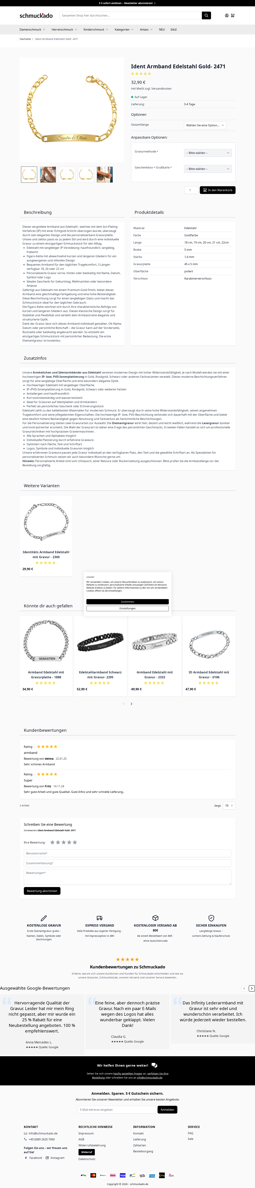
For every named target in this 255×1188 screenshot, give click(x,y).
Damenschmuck (30, 29)
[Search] (206, 15)
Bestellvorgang (143, 1151)
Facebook (35, 1158)
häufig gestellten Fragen (127, 1073)
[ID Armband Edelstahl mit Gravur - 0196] (209, 642)
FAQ (190, 1133)
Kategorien (122, 29)
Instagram (57, 1158)
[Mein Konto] (227, 15)
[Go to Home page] (36, 15)
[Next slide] (131, 704)
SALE (174, 29)
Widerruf (86, 1152)
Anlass (144, 29)
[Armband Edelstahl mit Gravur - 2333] (154, 642)
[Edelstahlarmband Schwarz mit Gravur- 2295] (100, 642)
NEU (162, 29)
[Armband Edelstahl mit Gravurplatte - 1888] (46, 642)
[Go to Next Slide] (252, 988)
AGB (81, 1139)
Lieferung (139, 1139)
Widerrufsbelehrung (92, 1145)
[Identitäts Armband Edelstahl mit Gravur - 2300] (46, 522)
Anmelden (167, 1110)
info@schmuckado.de (149, 1077)
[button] (183, 74)
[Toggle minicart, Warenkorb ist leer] (233, 15)
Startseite (25, 39)
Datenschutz (87, 1159)
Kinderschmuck (94, 29)
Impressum (86, 1133)
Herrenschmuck (62, 29)
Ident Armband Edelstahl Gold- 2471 (56, 39)
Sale (190, 1139)
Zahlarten (139, 1145)
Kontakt (138, 1133)
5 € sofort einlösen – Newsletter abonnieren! (126, 3)
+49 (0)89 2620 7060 (42, 1139)
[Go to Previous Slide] (244, 988)
